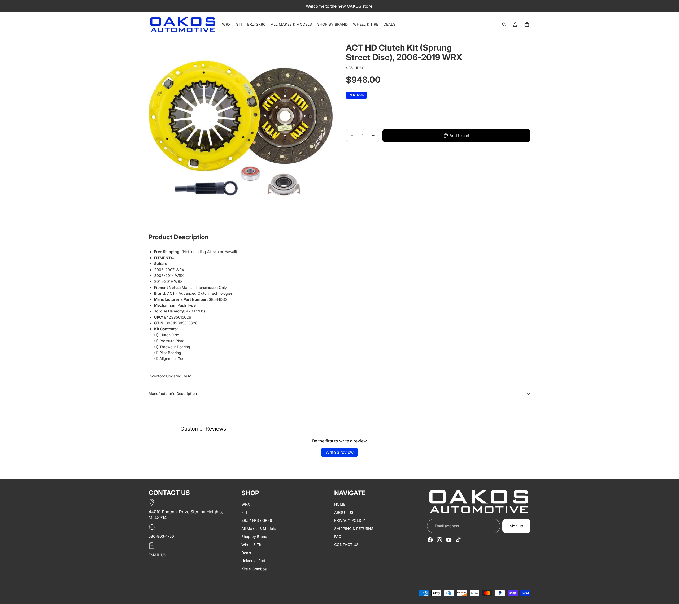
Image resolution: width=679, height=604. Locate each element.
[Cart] (527, 24)
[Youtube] (449, 539)
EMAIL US (157, 555)
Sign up (516, 525)
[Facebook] (430, 539)
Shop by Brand (254, 536)
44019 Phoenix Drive (169, 511)
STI (244, 512)
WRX (245, 504)
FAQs (338, 536)
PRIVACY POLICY (349, 520)
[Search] (504, 24)
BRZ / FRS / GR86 (256, 520)
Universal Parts (254, 560)
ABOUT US (343, 512)
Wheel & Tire (252, 544)
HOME (339, 504)
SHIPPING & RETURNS (353, 528)
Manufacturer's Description (173, 393)
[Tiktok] (458, 539)
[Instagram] (439, 539)
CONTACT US (346, 544)
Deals (246, 552)
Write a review (339, 452)
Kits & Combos (254, 568)
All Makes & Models (258, 528)
